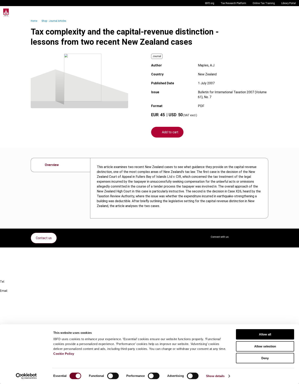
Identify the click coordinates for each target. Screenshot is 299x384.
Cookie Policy (63, 353)
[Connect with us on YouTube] (255, 237)
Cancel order (17, 253)
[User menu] (292, 13)
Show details (215, 376)
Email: (4, 290)
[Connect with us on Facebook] (265, 237)
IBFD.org (209, 3)
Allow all (265, 334)
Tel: (2, 281)
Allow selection (265, 346)
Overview (52, 165)
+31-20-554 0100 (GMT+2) (19, 286)
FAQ (11, 260)
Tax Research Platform (233, 3)
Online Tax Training (264, 3)
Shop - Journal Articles (53, 21)
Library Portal (288, 3)
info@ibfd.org (9, 295)
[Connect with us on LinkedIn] (245, 237)
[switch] (113, 376)
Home (34, 21)
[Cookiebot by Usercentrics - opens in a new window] (26, 376)
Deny (265, 358)
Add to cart (170, 132)
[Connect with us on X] (235, 237)
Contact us (44, 238)
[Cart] (283, 13)
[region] (179, 188)
